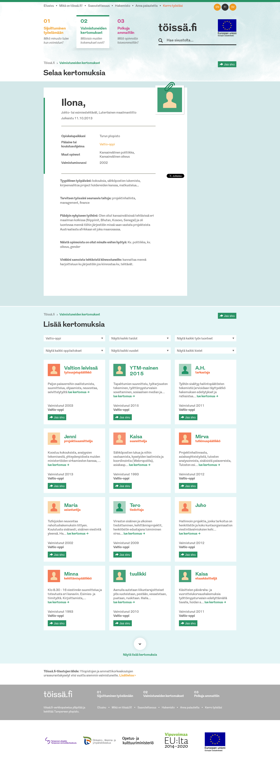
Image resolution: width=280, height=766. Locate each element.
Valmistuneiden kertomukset (79, 63)
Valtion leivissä (81, 368)
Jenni (70, 437)
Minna (71, 574)
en (217, 7)
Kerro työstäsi (173, 6)
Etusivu (49, 6)
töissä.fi (177, 28)
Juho (200, 505)
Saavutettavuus (99, 6)
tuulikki (138, 574)
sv (232, 7)
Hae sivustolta (162, 41)
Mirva (202, 437)
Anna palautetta (146, 6)
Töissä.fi (49, 63)
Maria (71, 505)
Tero (135, 505)
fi (225, 7)
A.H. (200, 368)
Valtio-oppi (107, 144)
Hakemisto (122, 6)
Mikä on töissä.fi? (71, 6)
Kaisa (136, 437)
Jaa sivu (229, 64)
